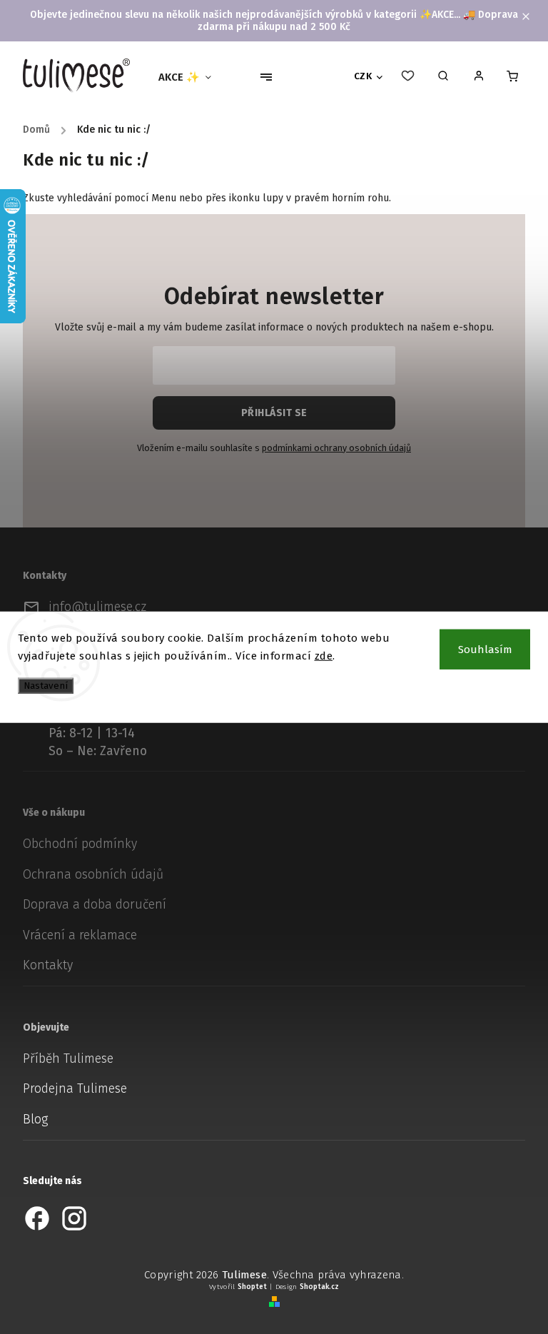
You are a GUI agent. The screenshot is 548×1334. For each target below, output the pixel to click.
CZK (363, 76)
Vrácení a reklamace (80, 935)
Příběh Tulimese (68, 1058)
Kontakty (48, 965)
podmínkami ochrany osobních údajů (336, 448)
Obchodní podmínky (80, 844)
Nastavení (46, 685)
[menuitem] (190, 77)
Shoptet (252, 1287)
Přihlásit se (274, 413)
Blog (35, 1119)
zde (324, 656)
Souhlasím (485, 648)
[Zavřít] (514, 1082)
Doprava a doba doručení (94, 904)
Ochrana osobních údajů (93, 874)
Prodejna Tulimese (75, 1088)
